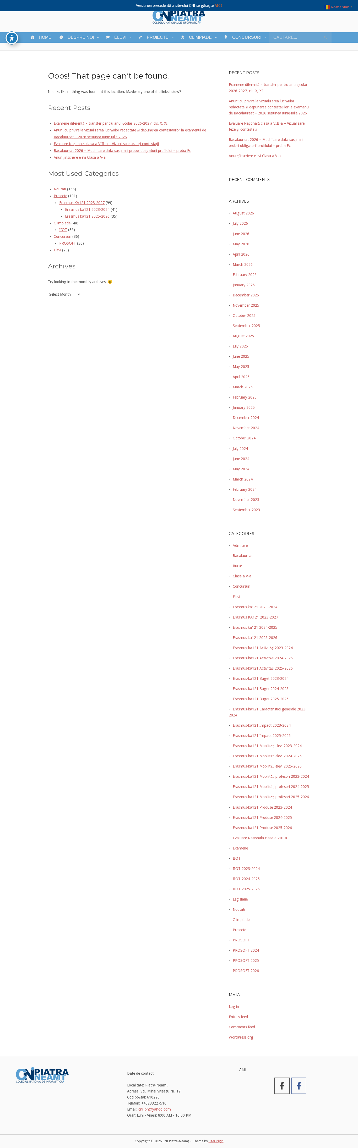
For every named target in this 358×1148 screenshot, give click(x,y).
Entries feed (238, 1017)
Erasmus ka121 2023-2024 (87, 209)
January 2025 (244, 407)
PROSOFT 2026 (246, 971)
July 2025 (240, 346)
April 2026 (241, 254)
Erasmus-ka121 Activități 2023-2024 (263, 648)
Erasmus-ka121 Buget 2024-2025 (261, 689)
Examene (240, 848)
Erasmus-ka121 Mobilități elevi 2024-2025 (267, 756)
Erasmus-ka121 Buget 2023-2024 (261, 678)
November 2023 (246, 500)
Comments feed (242, 1027)
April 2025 (241, 377)
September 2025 (246, 326)
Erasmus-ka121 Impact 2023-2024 (262, 725)
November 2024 (246, 428)
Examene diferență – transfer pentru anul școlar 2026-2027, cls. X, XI (110, 123)
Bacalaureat (243, 556)
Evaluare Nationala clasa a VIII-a (260, 838)
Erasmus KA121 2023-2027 (82, 203)
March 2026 (243, 264)
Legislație (240, 899)
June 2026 (241, 234)
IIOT (63, 230)
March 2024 (243, 479)
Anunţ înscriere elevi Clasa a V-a (80, 157)
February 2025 (245, 397)
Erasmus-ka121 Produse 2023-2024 (262, 807)
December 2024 (246, 418)
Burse (237, 566)
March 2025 (243, 387)
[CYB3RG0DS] (299, 1086)
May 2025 (241, 367)
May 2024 (241, 469)
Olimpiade (62, 223)
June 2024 (241, 459)
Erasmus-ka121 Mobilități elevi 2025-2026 (267, 766)
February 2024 (245, 489)
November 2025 (246, 305)
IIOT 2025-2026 (246, 889)
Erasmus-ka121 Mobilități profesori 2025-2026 (271, 797)
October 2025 (244, 315)
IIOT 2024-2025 (246, 879)
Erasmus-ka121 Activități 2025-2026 (263, 668)
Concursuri (62, 236)
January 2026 (244, 285)
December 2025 (246, 295)
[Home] (179, 16)
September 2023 (246, 510)
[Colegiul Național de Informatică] (282, 1086)
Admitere (240, 545)
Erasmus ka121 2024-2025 (255, 627)
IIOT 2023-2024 (246, 868)
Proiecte (60, 196)
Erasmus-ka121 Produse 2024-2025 (262, 817)
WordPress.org (241, 1037)
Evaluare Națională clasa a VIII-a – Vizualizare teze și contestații (106, 144)
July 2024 (240, 448)
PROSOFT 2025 (246, 960)
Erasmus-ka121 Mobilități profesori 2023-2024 (271, 776)
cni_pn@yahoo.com (154, 1109)
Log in (234, 1007)
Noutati (60, 189)
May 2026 (241, 244)
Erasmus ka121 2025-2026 (87, 216)
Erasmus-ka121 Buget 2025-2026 (261, 699)
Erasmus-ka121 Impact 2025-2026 (262, 735)
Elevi (57, 250)
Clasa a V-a (242, 576)
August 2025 (243, 336)
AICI (218, 5)
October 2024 (244, 438)
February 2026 (245, 275)
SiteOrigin (216, 1141)
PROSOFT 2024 (246, 950)
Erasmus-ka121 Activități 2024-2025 (263, 658)
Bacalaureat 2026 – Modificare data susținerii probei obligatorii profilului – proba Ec (122, 150)
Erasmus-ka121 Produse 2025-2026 (262, 828)
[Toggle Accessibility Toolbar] (12, 38)
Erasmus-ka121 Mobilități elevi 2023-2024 (267, 746)
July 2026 (240, 223)
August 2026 (243, 213)
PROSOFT (67, 243)
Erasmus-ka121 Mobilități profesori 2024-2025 (271, 787)
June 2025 (241, 356)
